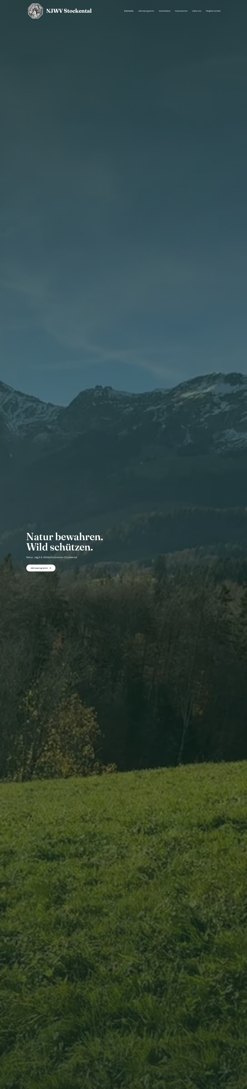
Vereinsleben (165, 11)
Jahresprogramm (146, 11)
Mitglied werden (213, 11)
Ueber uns (196, 11)
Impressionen (181, 11)
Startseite (129, 11)
